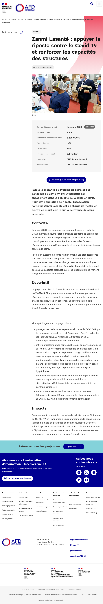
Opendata (89, 508)
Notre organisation (8, 510)
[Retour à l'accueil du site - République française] (31, 8)
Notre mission (7, 497)
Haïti (69, 143)
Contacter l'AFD (28, 589)
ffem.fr (73, 545)
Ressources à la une (93, 497)
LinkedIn (79, 480)
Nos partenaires (7, 514)
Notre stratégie (7, 501)
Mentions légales (75, 589)
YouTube (94, 472)
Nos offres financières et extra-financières (43, 499)
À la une (72, 500)
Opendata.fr (72, 446)
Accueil (4, 19)
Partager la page (21, 32)
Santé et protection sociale (42, 67)
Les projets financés (26, 515)
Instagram (86, 480)
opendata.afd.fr (77, 556)
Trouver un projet (17, 19)
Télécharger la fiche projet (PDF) (68, 180)
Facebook (79, 472)
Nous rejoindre (7, 519)
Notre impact (23, 497)
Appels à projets (41, 511)
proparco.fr (75, 551)
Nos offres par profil (43, 507)
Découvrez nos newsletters (17, 478)
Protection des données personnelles (51, 589)
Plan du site (92, 595)
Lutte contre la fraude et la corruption (51, 600)
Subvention (72, 154)
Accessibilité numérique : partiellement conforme (24, 595)
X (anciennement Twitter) (86, 472)
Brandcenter (90, 513)
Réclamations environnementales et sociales (61, 595)
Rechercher (91, 3)
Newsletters (73, 508)
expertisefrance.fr (78, 540)
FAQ (82, 595)
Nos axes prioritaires (60, 507)
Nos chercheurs (58, 525)
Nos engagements (8, 506)
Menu (99, 3)
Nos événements (75, 504)
